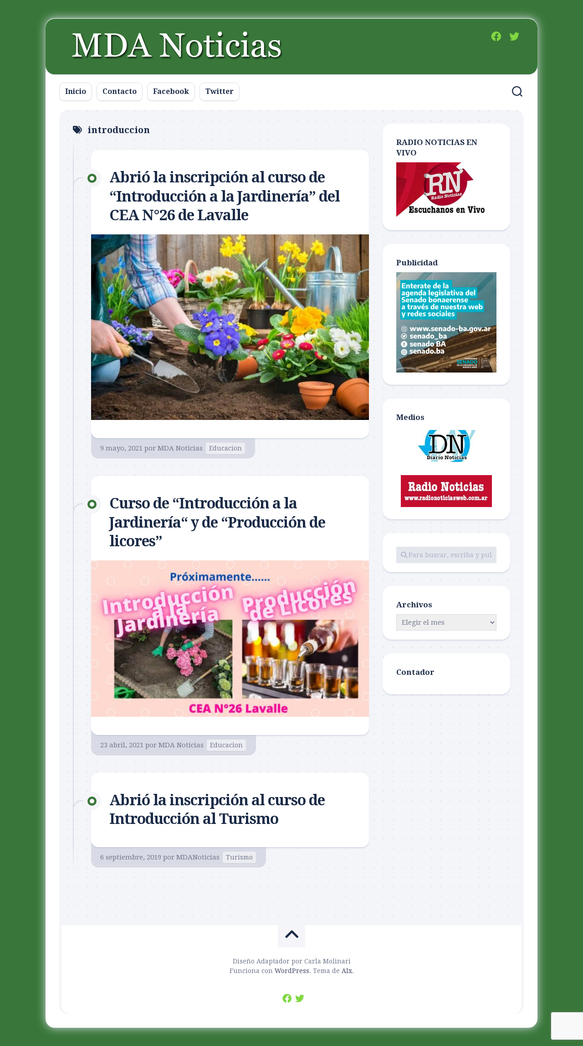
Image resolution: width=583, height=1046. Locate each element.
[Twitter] (514, 36)
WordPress (292, 970)
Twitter (219, 91)
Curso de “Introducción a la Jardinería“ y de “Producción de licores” (217, 522)
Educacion (225, 448)
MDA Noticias (180, 448)
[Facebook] (496, 36)
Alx (347, 970)
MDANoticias (198, 857)
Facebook (171, 91)
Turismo (239, 857)
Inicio (75, 91)
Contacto (119, 91)
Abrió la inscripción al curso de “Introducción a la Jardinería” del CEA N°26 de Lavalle (224, 196)
